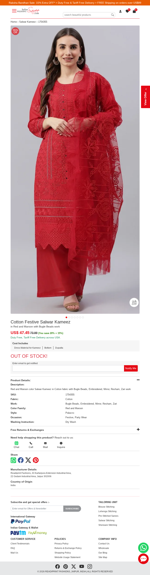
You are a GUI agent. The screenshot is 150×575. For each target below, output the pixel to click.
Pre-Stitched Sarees (108, 516)
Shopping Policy (63, 552)
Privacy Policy (61, 543)
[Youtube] (81, 566)
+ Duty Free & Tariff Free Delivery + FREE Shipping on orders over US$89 (98, 2)
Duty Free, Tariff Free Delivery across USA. (36, 337)
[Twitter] (28, 460)
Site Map (102, 557)
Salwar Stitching (106, 520)
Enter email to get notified (25, 363)
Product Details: (21, 380)
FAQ (13, 548)
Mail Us (14, 552)
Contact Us (103, 543)
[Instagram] (89, 566)
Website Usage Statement (67, 557)
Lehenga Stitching (107, 511)
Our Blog (102, 552)
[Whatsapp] (13, 460)
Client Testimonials (20, 543)
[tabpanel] (75, 170)
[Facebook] (21, 460)
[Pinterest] (36, 460)
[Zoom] (75, 170)
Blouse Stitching (106, 507)
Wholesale (103, 548)
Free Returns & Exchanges (27, 429)
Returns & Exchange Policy (68, 548)
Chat (16, 447)
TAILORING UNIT (107, 502)
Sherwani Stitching (107, 525)
